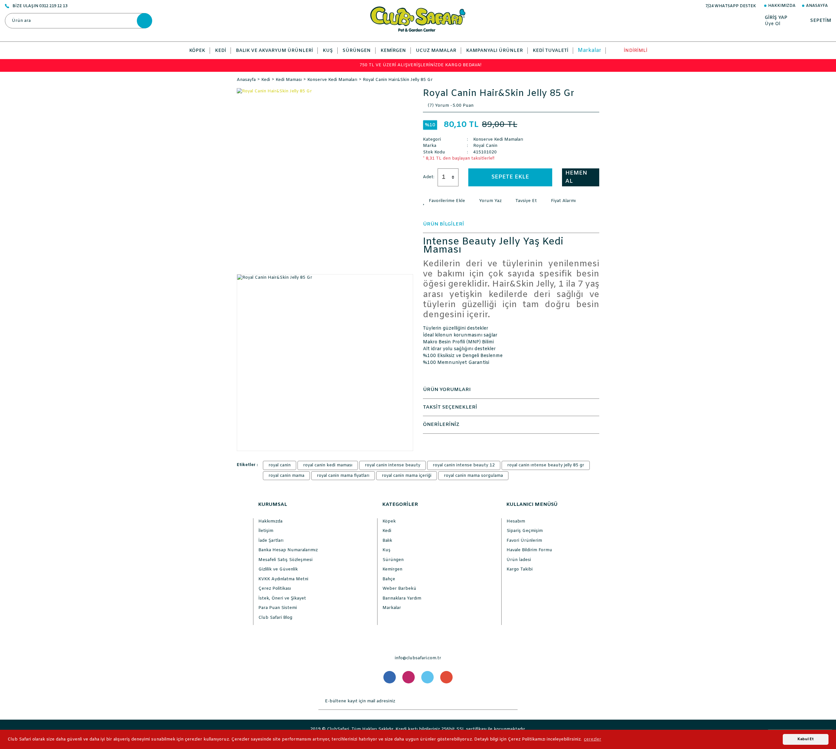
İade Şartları (270, 540)
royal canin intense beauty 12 (464, 465)
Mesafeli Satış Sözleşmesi (285, 560)
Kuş (386, 550)
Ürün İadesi (518, 560)
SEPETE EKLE (510, 177)
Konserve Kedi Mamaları (498, 139)
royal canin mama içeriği (406, 475)
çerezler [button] (592, 739)
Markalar (589, 50)
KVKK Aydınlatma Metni (283, 579)
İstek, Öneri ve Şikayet (282, 598)
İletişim (265, 531)
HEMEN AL (576, 177)
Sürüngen (393, 560)
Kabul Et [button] (805, 739)
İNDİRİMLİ (635, 51)
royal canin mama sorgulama (473, 475)
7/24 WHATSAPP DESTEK (730, 6)
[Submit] (511, 701)
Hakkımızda (782, 5)
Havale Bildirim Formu (529, 550)
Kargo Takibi (519, 569)
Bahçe (388, 579)
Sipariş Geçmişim (524, 531)
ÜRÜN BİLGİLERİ (443, 224)
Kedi (386, 531)
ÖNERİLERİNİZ (441, 424)
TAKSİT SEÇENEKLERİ (450, 407)
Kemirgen (392, 569)
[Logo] (417, 19)
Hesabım (515, 521)
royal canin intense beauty (392, 465)
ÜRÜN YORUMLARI (447, 389)
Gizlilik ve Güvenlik (278, 569)
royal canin (279, 465)
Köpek (389, 521)
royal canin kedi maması (327, 465)
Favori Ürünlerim (524, 540)
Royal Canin (485, 145)
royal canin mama (286, 475)
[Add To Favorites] (444, 201)
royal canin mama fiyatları (343, 475)
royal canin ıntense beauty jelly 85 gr (545, 465)
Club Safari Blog (275, 617)
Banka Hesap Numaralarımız (288, 550)
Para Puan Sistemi (277, 608)
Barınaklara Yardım (401, 598)
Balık (387, 540)
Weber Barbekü (399, 588)
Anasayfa (817, 5)
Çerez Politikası (274, 588)
